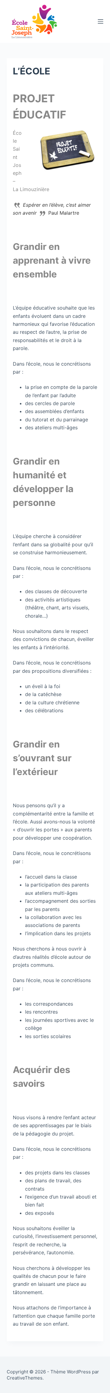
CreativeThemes (24, 1378)
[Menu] (100, 21)
